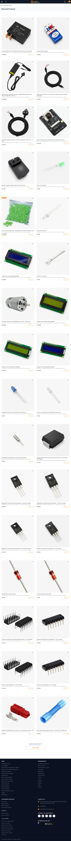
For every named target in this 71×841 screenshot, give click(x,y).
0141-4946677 (43, 806)
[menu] (2, 2)
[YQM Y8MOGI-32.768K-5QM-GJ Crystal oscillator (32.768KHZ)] (18, 440)
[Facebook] (39, 816)
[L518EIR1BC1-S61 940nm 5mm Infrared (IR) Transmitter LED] (18, 395)
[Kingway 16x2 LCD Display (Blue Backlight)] (53, 349)
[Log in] (65, 2)
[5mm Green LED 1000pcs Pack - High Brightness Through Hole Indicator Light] (18, 213)
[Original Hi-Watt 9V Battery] (53, 33)
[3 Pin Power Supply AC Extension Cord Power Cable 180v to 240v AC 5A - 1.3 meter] (18, 122)
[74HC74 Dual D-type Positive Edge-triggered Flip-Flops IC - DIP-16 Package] (18, 622)
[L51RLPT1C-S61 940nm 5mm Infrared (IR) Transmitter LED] (53, 395)
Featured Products (8, 5)
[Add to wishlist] (33, 18)
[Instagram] (43, 816)
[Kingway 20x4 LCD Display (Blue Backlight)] (18, 258)
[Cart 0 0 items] (68, 1)
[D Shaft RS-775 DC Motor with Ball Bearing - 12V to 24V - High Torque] (18, 304)
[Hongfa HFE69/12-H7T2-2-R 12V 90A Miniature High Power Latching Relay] (18, 33)
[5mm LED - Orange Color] (53, 258)
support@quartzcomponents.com (47, 809)
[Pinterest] (46, 816)
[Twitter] (54, 816)
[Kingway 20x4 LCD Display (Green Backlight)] (53, 304)
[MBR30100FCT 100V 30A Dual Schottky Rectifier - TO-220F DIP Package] (18, 486)
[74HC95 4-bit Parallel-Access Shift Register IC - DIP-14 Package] (53, 622)
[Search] (6, 2)
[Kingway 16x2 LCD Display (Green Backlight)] (18, 349)
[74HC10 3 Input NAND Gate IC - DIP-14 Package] (53, 667)
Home (1, 5)
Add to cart (31, 54)
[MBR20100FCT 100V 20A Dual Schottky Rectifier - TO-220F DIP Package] (18, 531)
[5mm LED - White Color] (53, 213)
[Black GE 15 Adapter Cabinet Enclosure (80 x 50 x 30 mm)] (18, 168)
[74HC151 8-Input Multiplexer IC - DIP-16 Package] (18, 667)
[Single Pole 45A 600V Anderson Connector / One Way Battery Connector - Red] (18, 713)
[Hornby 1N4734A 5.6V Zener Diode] (53, 576)
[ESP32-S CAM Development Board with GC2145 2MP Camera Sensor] (53, 122)
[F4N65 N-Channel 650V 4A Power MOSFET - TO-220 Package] (53, 531)
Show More (35, 747)
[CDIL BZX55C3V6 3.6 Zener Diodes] (18, 576)
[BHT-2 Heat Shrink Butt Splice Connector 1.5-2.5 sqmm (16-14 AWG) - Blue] (53, 713)
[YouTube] (50, 816)
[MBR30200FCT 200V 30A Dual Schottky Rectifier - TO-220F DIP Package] (53, 486)
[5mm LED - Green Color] (53, 168)
